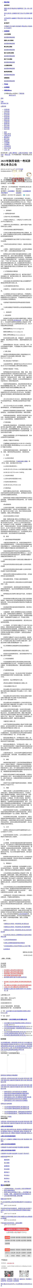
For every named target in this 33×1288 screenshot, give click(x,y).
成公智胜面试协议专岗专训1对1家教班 (15, 1098)
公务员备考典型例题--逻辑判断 (13, 1195)
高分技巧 (26, 1153)
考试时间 (26, 1131)
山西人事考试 (13, 153)
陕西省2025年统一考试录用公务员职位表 (16, 923)
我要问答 (3, 1199)
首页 (5, 132)
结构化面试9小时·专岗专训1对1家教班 (15, 1095)
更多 (10, 1116)
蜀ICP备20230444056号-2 (8, 1284)
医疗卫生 (20, 13)
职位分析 (20, 1139)
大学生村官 (7, 18)
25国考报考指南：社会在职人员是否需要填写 (17, 1188)
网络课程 (12, 37)
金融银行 (14, 18)
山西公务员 (7, 135)
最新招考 (6, 1159)
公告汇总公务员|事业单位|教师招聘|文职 (16, 987)
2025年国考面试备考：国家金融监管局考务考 (18, 1111)
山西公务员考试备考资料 (8, 1150)
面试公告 (7, 1133)
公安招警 (6, 142)
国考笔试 (3, 1075)
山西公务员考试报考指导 (8, 1136)
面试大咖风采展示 (9, 1190)
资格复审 (18, 1133)
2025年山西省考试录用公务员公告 (14, 1033)
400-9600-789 (4, 103)
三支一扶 (26, 8)
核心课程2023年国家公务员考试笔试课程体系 (17, 985)
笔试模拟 (20, 1147)
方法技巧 (8, 28)
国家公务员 (7, 8)
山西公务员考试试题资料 (8, 1144)
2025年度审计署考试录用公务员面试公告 (17, 1108)
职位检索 (6, 1169)
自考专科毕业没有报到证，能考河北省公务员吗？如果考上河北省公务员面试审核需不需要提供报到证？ (16, 1210)
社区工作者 (26, 18)
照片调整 (6, 1163)
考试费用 (25, 1129)
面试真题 (15, 1147)
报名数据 (26, 1139)
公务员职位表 (17, 320)
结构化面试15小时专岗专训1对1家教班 (15, 1091)
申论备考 (12, 26)
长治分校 (6, 114)
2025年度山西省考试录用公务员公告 (15, 1035)
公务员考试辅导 (23, 914)
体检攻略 (23, 1133)
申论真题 (9, 1147)
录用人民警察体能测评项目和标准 (14, 943)
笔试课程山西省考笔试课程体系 (13, 970)
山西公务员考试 (23, 153)
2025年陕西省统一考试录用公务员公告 (12, 1042)
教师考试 (20, 8)
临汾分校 (6, 113)
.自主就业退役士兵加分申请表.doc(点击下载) (17, 946)
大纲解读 (15, 1139)
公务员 (11, 1019)
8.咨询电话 (6, 949)
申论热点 (6, 1175)
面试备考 (18, 26)
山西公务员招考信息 (7, 1126)
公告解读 (9, 1139)
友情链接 (16, 1281)
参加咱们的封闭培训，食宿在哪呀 (12, 1223)
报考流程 (16, 1131)
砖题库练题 (4, 1156)
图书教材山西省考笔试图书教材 (13, 972)
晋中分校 (6, 125)
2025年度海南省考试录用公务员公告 (15, 1026)
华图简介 (3, 1279)
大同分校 (6, 111)
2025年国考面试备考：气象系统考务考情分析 (18, 1113)
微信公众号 (12, 95)
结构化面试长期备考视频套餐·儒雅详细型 (16, 1093)
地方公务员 (7, 13)
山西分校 (3, 106)
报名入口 (11, 1131)
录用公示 (29, 1133)
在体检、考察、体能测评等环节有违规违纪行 (17, 1194)
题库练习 (6, 1172)
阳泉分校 (6, 120)
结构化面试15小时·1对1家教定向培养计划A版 (17, 1097)
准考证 (22, 1131)
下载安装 (21, 93)
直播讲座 (6, 1166)
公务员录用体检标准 (10, 939)
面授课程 (6, 37)
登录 (2, 98)
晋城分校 (6, 123)
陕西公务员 (16, 1019)
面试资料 (15, 1153)
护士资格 (26, 13)
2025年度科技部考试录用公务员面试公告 (17, 1106)
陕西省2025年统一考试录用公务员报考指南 (17, 927)
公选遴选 (14, 13)
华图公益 (16, 1279)
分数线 (13, 1133)
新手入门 (3, 1139)
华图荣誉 (9, 1279)
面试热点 (6, 1178)
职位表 (14, 1129)
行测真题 (3, 1147)
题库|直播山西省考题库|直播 (12, 975)
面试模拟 (26, 1147)
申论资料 (9, 1153)
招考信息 (3, 1103)
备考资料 (9, 1103)
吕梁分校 (6, 118)
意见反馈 (9, 1281)
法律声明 (3, 1281)
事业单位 (14, 8)
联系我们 (28, 1279)
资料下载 (6, 1181)
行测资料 (3, 1153)
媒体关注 (22, 1279)
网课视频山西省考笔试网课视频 (13, 973)
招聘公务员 (23, 1019)
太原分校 (6, 109)
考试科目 (19, 1129)
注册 (2, 101)
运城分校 (6, 122)
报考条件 (5, 1131)
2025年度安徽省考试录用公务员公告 (15, 1032)
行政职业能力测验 (22, 461)
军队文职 (20, 18)
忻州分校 (6, 116)
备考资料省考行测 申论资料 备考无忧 (15, 977)
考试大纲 (9, 1129)
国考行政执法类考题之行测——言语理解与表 (17, 1192)
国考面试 (9, 1075)
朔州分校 (6, 127)
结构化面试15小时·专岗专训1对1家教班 (16, 1100)
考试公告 (7, 154)
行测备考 (6, 26)
